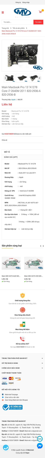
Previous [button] (5, 78)
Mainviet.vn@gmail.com (33, 431)
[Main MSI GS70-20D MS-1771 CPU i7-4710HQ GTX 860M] (33, 263)
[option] (10, 79)
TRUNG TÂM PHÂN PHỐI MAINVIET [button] (14, 358)
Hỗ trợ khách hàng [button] (10, 363)
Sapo (27, 453)
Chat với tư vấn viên (12, 397)
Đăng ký (18, 2)
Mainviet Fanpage (11, 394)
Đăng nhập (25, 2)
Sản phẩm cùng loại (12, 245)
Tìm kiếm (38, 22)
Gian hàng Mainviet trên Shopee (16, 400)
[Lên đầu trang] (41, 454)
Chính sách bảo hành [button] (11, 368)
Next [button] (39, 78)
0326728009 (9, 134)
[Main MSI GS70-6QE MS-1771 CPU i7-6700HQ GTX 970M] (11, 263)
